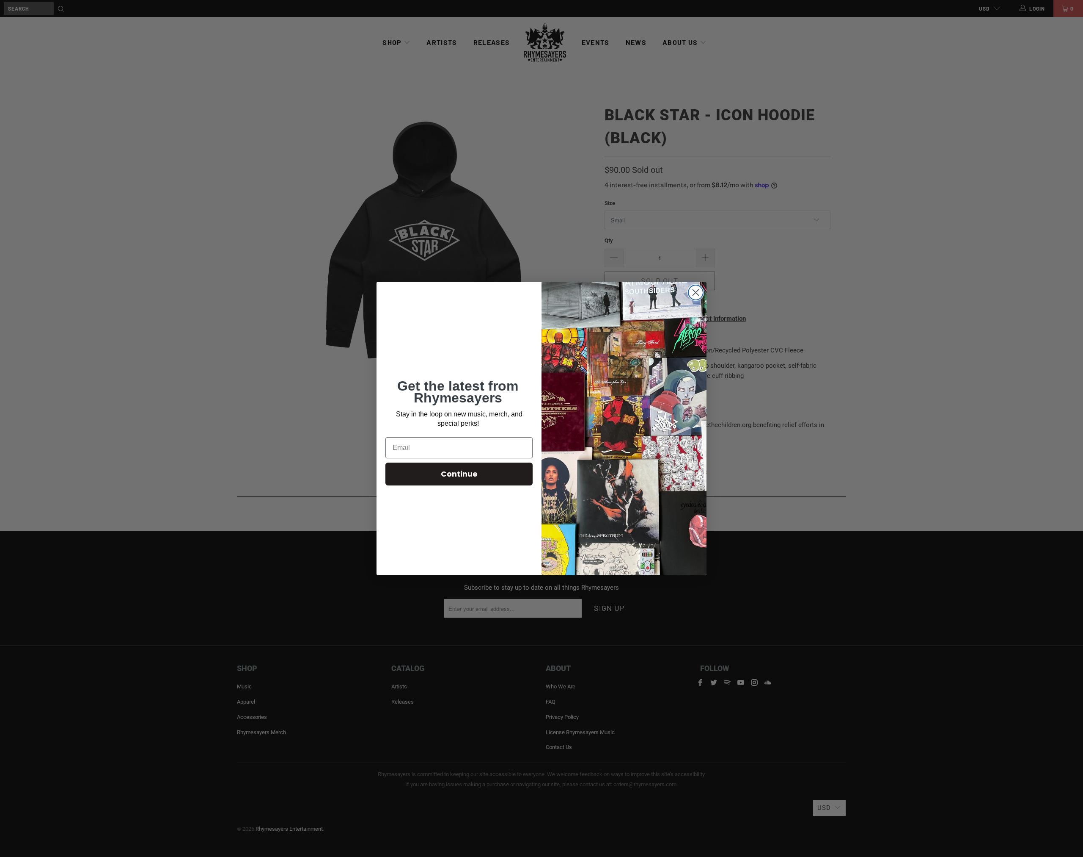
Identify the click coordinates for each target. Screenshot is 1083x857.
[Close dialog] (695, 292)
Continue (459, 474)
